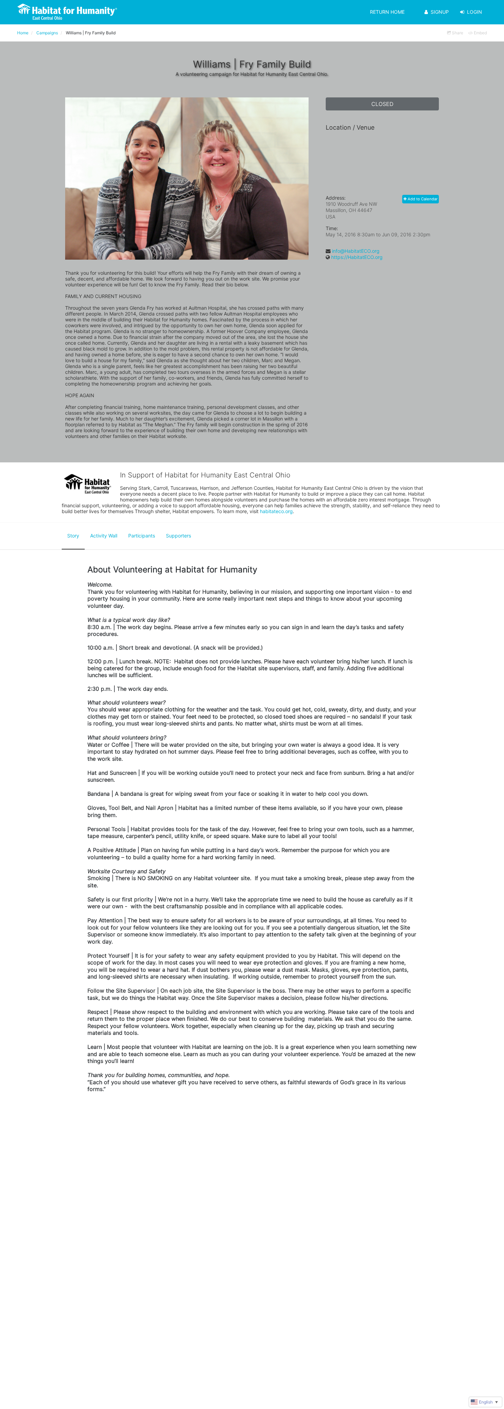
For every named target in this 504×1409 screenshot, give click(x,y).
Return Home (387, 12)
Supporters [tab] (178, 535)
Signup (440, 12)
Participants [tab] (141, 535)
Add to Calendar (422, 199)
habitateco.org (276, 511)
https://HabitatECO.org (357, 257)
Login (474, 12)
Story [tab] (73, 535)
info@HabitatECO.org (356, 251)
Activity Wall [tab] (103, 535)
